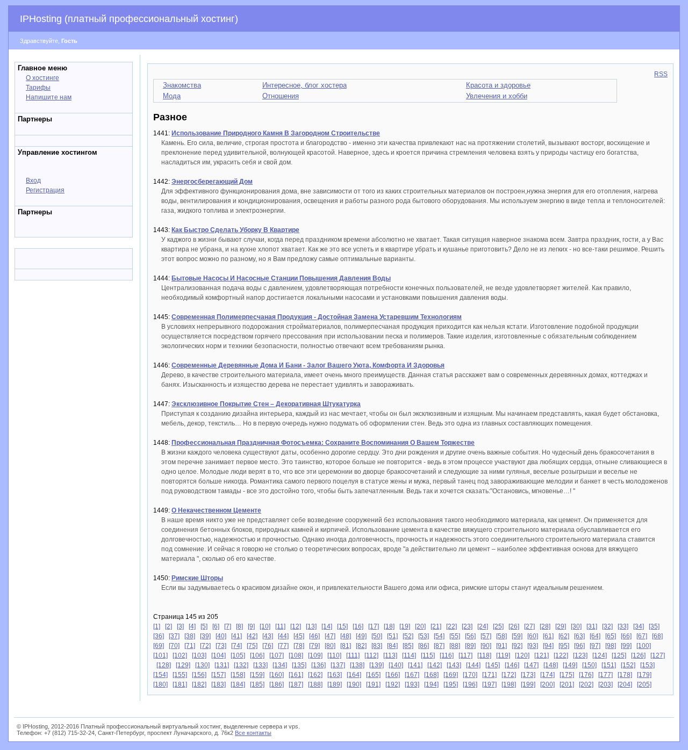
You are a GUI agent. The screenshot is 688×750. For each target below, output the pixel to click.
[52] (408, 636)
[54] (439, 636)
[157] (218, 675)
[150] (589, 665)
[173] (528, 675)
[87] (439, 646)
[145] (492, 665)
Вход (33, 180)
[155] (180, 675)
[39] (205, 636)
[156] (199, 675)
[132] (241, 665)
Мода (172, 96)
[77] (283, 646)
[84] (392, 646)
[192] (392, 684)
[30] (576, 626)
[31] (591, 626)
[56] (470, 636)
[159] (257, 675)
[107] (276, 655)
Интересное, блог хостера (304, 85)
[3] (180, 626)
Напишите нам (48, 97)
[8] (239, 626)
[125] (619, 655)
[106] (257, 655)
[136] (318, 665)
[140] (396, 665)
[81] (345, 646)
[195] (450, 684)
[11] (280, 626)
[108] (296, 655)
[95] (563, 646)
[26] (513, 626)
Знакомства (182, 85)
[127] (657, 655)
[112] (371, 655)
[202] (586, 684)
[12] (295, 626)
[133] (260, 665)
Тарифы (38, 87)
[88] (454, 646)
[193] (412, 684)
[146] (512, 665)
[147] (531, 665)
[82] (361, 646)
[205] (644, 684)
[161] (296, 675)
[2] (168, 626)
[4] (192, 626)
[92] (517, 646)
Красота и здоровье (498, 85)
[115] (428, 655)
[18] (389, 626)
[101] (160, 655)
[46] (314, 636)
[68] (657, 636)
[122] (561, 655)
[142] (434, 665)
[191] (373, 684)
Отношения (280, 96)
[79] (314, 646)
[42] (252, 636)
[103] (199, 655)
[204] (625, 684)
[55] (454, 636)
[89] (470, 646)
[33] (623, 626)
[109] (315, 655)
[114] (409, 655)
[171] (489, 675)
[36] (158, 636)
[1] (156, 626)
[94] (548, 646)
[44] (283, 636)
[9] (251, 626)
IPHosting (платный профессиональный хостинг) (129, 18)
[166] (392, 675)
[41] (236, 636)
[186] (276, 684)
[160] (276, 675)
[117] (465, 655)
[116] (447, 655)
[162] (315, 675)
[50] (376, 636)
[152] (628, 665)
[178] (625, 675)
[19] (404, 626)
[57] (486, 636)
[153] (647, 665)
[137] (338, 665)
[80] (330, 646)
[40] (221, 636)
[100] (643, 646)
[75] (252, 646)
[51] (392, 636)
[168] (431, 675)
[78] (298, 646)
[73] (221, 646)
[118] (484, 655)
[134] (280, 665)
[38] (189, 636)
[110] (334, 655)
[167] (412, 675)
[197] (489, 684)
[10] (265, 626)
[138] (357, 665)
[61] (548, 636)
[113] (390, 655)
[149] (570, 665)
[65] (610, 636)
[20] (420, 626)
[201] (567, 684)
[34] (638, 626)
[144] (473, 665)
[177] (605, 675)
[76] (267, 646)
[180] (160, 684)
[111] (353, 655)
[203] (605, 684)
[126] (638, 655)
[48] (345, 636)
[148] (550, 665)
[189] (334, 684)
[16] (358, 626)
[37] (174, 636)
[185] (257, 684)
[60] (532, 636)
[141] (415, 665)
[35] (654, 626)
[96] (579, 646)
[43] (267, 636)
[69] (158, 646)
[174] (547, 675)
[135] (299, 665)
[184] (238, 684)
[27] (529, 626)
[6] (215, 626)
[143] (454, 665)
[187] (296, 684)
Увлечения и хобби (496, 96)
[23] (467, 626)
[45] (298, 636)
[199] (528, 684)
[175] (567, 675)
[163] (334, 675)
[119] (503, 655)
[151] (608, 665)
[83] (376, 646)
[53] (423, 636)
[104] (218, 655)
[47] (330, 636)
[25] (498, 626)
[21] (436, 626)
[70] (174, 646)
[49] (361, 636)
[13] (311, 626)
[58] (501, 636)
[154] (160, 675)
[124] (599, 655)
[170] (470, 675)
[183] (218, 684)
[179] (644, 675)
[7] (227, 626)
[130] (202, 665)
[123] (580, 655)
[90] (486, 646)
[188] (315, 684)
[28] (545, 626)
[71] (189, 646)
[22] (451, 626)
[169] (450, 675)
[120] (522, 655)
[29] (560, 626)
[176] (586, 675)
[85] (408, 646)
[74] (236, 646)
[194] (431, 684)
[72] (205, 646)
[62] (563, 636)
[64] (595, 636)
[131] (221, 665)
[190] (354, 684)
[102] (180, 655)
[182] (199, 684)
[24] (482, 626)
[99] (626, 646)
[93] (532, 646)
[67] (641, 636)
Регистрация (45, 190)
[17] (373, 626)
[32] (607, 626)
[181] (180, 684)
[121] (541, 655)
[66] (626, 636)
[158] (238, 675)
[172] (508, 675)
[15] (342, 626)
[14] (326, 626)
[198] (508, 684)
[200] (547, 684)
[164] (354, 675)
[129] (183, 665)
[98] (610, 646)
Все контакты (253, 733)
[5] (203, 626)
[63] (579, 636)
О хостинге (42, 78)
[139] (376, 665)
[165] (373, 675)
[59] (517, 636)
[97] (595, 646)
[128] (163, 665)
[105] (238, 655)
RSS (661, 74)
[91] (501, 646)
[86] (423, 646)
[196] (470, 684)
